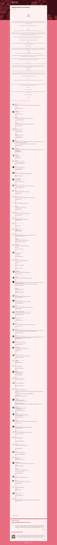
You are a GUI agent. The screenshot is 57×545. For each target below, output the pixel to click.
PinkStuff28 (16, 360)
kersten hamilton (23, 100)
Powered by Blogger (29, 542)
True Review (15, 2)
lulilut (15, 498)
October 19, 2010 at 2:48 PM (20, 388)
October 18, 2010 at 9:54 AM (21, 360)
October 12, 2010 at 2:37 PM (20, 166)
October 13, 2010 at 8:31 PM (22, 288)
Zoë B (16, 436)
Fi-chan (16, 329)
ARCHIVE (15, 100)
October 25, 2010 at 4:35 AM (20, 476)
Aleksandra (16, 371)
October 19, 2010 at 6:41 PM (21, 413)
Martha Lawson (17, 244)
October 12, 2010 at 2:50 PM (20, 184)
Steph (16, 184)
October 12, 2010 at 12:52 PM (20, 140)
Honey (16, 212)
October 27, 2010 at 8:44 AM (19, 486)
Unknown (16, 160)
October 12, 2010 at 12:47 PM (22, 134)
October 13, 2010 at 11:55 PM (19, 300)
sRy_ (15, 202)
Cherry (16, 388)
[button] (44, 7)
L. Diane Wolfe (17, 111)
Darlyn (16, 128)
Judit (15, 323)
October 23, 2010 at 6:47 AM (21, 444)
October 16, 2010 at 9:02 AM (20, 329)
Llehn (15, 476)
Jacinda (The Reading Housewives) (20, 311)
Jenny (16, 166)
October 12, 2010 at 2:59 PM (20, 190)
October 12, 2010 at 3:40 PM (20, 196)
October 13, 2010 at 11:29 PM (20, 295)
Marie (15, 317)
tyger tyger (28, 100)
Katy (15, 300)
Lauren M (16, 413)
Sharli (15, 354)
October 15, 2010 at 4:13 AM (20, 323)
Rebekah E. (16, 206)
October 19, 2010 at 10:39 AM (19, 382)
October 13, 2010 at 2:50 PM (20, 281)
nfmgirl (16, 480)
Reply (16, 109)
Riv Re (16, 295)
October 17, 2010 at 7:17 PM (23, 347)
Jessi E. (16, 172)
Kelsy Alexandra (17, 347)
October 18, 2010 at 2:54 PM (19, 365)
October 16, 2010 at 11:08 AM (20, 335)
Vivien (16, 451)
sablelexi (16, 420)
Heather (16, 335)
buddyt (16, 259)
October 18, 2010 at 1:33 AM (20, 354)
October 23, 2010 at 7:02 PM (20, 451)
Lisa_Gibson (16, 148)
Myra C (16, 190)
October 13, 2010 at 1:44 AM (20, 259)
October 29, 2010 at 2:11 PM (20, 498)
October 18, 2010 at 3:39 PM (21, 371)
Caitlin (16, 196)
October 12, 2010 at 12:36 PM (21, 117)
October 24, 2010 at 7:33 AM (23, 462)
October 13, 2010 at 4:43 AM (22, 271)
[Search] (46, 2)
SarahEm (16, 117)
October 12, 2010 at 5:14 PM (20, 212)
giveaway (18, 100)
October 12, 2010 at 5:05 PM (21, 206)
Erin (15, 382)
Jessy (16, 281)
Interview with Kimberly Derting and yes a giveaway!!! (21, 522)
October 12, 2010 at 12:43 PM (20, 128)
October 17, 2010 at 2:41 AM (20, 341)
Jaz (15, 365)
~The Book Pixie (17, 462)
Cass (15, 341)
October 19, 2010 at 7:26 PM (21, 420)
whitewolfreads (17, 271)
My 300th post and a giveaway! (17, 532)
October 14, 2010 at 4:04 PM (20, 317)
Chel (15, 486)
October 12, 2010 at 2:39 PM (20, 172)
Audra (16, 140)
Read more (43, 529)
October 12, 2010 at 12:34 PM (22, 111)
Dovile (16, 492)
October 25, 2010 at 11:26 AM (20, 480)
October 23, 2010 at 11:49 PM (21, 457)
